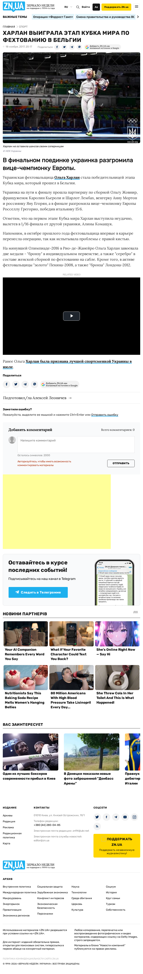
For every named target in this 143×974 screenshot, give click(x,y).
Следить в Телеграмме (41, 592)
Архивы (7, 815)
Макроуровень (12, 898)
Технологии (79, 892)
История (111, 892)
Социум (111, 886)
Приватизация (12, 909)
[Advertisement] (57, 511)
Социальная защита (50, 886)
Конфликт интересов (50, 898)
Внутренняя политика (17, 886)
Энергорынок (11, 904)
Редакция (9, 821)
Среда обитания (82, 898)
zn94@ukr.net (81, 830)
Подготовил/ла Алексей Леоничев (34, 397)
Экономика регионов (16, 915)
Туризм (110, 904)
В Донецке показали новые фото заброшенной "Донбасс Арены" (89, 778)
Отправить (121, 463)
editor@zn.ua (41, 840)
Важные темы (15, 16)
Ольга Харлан (67, 177)
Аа (96, 7)
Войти (86, 7)
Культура (77, 909)
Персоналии (45, 913)
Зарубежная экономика (52, 892)
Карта (6, 843)
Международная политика (19, 892)
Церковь (77, 904)
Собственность (115, 909)
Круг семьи (113, 898)
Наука (75, 886)
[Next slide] (137, 17)
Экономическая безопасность (47, 906)
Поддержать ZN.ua (116, 7)
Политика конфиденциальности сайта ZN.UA (31, 958)
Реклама (8, 827)
